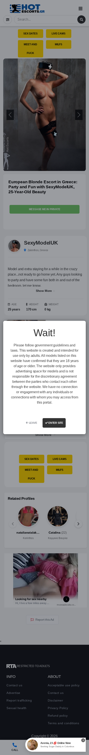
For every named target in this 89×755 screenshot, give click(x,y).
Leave (32, 422)
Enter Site (55, 422)
